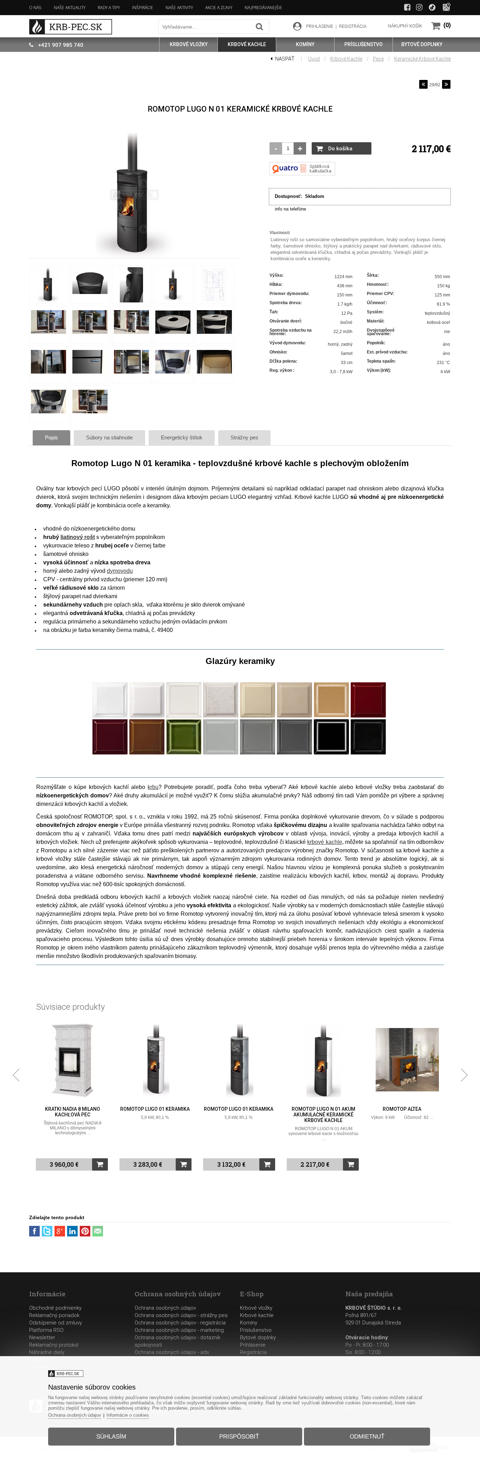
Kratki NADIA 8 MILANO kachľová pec (72, 1111)
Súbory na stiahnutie (109, 437)
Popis (51, 437)
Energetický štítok (181, 437)
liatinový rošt (77, 537)
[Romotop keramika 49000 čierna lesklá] (331, 753)
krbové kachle (324, 842)
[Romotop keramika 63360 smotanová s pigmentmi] (331, 715)
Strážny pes (244, 437)
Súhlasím (111, 1436)
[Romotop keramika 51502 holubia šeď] (220, 753)
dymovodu (120, 571)
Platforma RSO (46, 1330)
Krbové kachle (346, 59)
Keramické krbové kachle (422, 59)
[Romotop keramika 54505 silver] (257, 753)
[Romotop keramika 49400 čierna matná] (368, 753)
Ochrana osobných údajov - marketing (179, 1330)
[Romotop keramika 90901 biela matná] (146, 716)
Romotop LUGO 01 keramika (155, 1109)
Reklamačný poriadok (54, 1315)
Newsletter (42, 1337)
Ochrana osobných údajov (165, 1308)
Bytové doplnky (258, 1337)
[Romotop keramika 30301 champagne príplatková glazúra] (220, 716)
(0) (447, 25)
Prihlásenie (253, 1345)
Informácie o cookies (127, 1415)
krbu (153, 787)
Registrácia (253, 1352)
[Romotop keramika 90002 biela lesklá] (110, 716)
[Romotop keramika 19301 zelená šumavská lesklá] (183, 753)
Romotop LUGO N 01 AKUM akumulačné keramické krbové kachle (323, 1114)
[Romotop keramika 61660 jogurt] (294, 716)
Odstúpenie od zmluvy (55, 1323)
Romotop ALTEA (402, 1109)
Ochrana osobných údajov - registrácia (180, 1323)
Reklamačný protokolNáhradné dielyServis (53, 1352)
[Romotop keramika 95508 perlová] (183, 716)
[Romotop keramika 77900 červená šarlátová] (110, 753)
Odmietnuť (367, 1436)
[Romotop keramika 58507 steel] (294, 753)
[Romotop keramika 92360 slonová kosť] (257, 716)
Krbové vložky (256, 1308)
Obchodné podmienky (55, 1308)
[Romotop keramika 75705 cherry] (368, 716)
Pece (378, 59)
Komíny (248, 1323)
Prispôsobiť (239, 1436)
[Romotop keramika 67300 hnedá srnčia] (146, 753)
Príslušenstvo (256, 1330)
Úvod (314, 59)
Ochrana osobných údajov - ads (172, 1352)
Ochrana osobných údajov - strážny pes (181, 1315)
